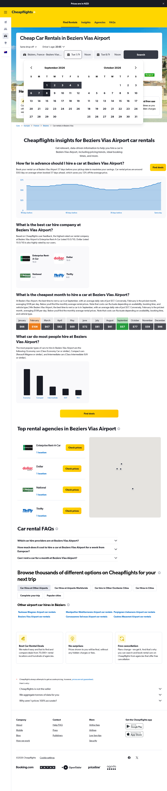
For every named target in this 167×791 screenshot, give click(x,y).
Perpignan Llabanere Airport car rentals (134, 612)
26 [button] (78, 108)
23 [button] (54, 108)
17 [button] (62, 100)
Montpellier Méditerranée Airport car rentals (89, 612)
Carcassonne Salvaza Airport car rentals (86, 616)
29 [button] (46, 116)
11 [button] (70, 93)
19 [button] (78, 100)
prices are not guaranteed (82, 679)
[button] (163, 3)
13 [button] (31, 100)
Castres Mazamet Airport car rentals (132, 616)
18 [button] (70, 100)
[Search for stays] (5, 29)
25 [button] (70, 108)
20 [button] (31, 108)
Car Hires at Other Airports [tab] (34, 588)
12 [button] (78, 93)
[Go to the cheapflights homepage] (24, 12)
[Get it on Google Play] (134, 726)
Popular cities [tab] (54, 595)
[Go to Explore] (5, 43)
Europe (27, 126)
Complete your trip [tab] (30, 595)
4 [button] (70, 85)
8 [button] (47, 93)
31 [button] (136, 116)
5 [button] (78, 85)
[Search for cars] (5, 36)
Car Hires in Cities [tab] (145, 588)
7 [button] (39, 93)
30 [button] (54, 116)
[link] (158, 167)
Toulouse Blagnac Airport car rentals (37, 612)
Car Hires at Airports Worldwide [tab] (71, 588)
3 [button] (62, 85)
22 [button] (46, 108)
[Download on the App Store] (134, 734)
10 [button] (62, 93)
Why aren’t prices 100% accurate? (38, 700)
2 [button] (54, 85)
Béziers (46, 126)
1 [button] (46, 85)
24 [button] (62, 108)
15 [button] (47, 100)
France (36, 126)
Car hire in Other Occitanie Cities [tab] (112, 588)
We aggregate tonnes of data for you (39, 694)
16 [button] (54, 100)
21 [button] (39, 108)
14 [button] (39, 100)
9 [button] (54, 93)
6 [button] (31, 93)
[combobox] (28, 46)
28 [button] (39, 116)
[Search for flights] (5, 22)
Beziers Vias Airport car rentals (34, 616)
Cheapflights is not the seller (35, 688)
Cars (18, 126)
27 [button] (31, 116)
